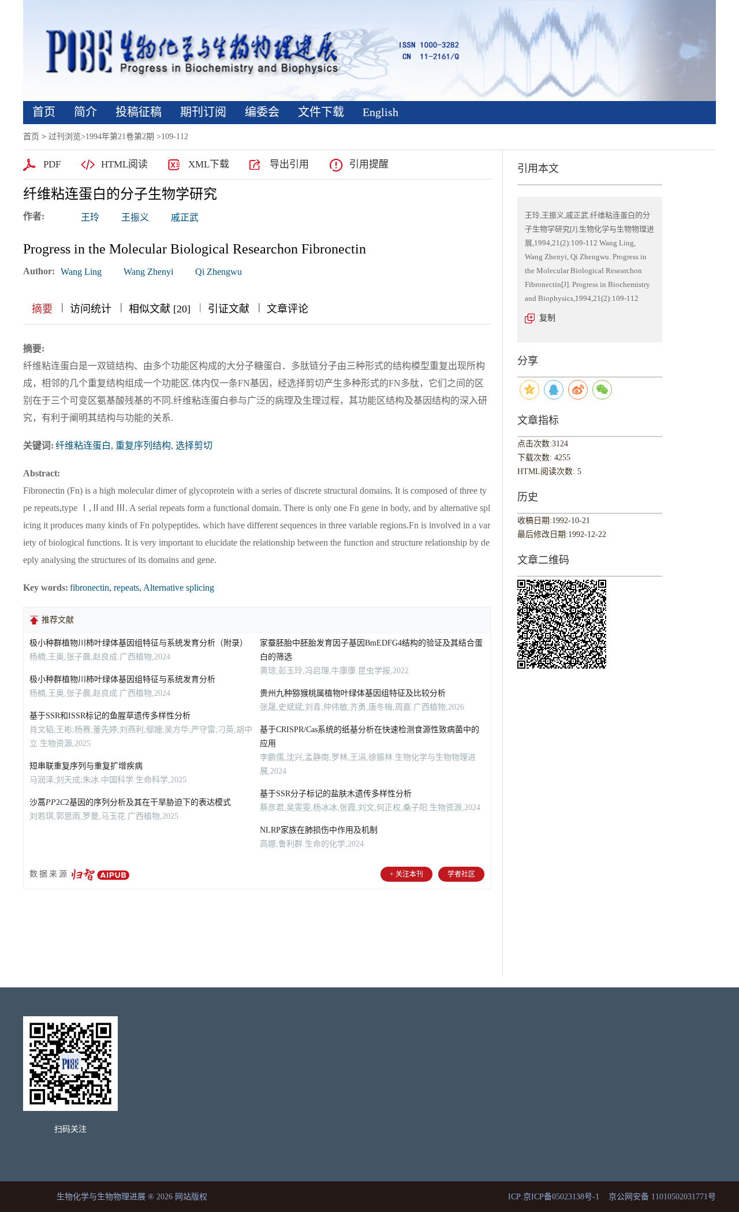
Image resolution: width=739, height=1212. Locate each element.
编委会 (262, 112)
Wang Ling (81, 272)
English (380, 112)
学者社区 (461, 874)
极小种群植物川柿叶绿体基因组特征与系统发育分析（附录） (138, 643)
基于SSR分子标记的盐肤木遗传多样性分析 (336, 793)
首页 (43, 112)
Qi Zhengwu (218, 272)
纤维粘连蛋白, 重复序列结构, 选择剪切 (133, 445)
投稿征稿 (138, 112)
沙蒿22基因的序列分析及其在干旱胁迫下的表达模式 (130, 802)
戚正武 (185, 217)
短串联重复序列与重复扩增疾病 (86, 766)
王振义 (135, 217)
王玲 (90, 217)
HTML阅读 (124, 164)
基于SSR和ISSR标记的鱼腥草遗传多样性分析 (110, 715)
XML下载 (208, 164)
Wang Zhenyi (148, 272)
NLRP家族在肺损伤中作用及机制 (319, 830)
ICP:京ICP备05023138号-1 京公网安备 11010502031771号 (612, 1196)
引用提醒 (369, 164)
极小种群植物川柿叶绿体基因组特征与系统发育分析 (122, 679)
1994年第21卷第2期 (119, 136)
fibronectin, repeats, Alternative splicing (142, 587)
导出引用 (289, 164)
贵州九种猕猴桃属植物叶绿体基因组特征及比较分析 (353, 693)
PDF (52, 164)
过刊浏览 (64, 136)
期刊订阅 (203, 112)
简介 (85, 112)
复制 (547, 318)
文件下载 (321, 112)
